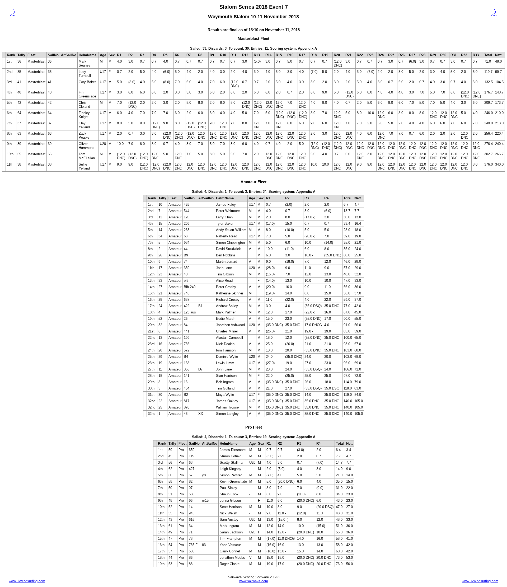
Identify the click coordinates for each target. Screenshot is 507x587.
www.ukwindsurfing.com (27, 581)
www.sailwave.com (253, 581)
